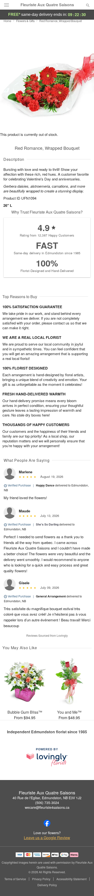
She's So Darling (47, 524)
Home (7, 21)
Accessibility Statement (71, 879)
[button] (83, 885)
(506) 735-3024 (47, 802)
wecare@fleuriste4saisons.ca (47, 807)
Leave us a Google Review (47, 837)
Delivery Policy (47, 885)
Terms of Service (15, 879)
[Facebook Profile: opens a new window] (47, 823)
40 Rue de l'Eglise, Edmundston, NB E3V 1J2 (47, 797)
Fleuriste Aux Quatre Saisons (47, 5)
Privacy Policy (41, 879)
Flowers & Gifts (25, 21)
